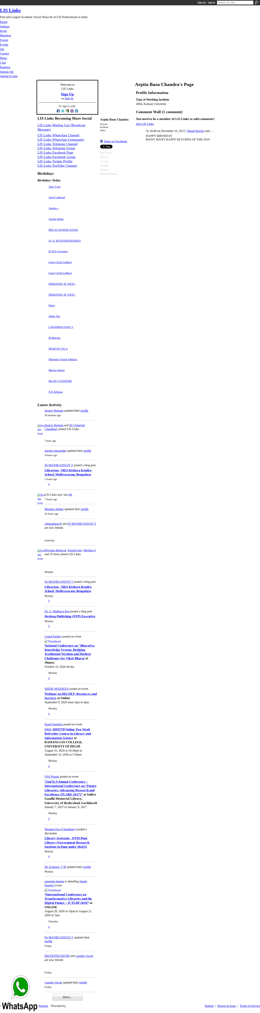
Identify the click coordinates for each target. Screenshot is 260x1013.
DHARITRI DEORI (57, 955)
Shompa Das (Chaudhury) (60, 829)
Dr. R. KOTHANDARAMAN (65, 240)
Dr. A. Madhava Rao (57, 611)
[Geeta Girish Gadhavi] (42, 267)
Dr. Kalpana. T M (55, 867)
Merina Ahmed (57, 370)
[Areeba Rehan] (42, 224)
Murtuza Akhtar (54, 509)
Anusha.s (53, 208)
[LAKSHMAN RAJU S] (42, 332)
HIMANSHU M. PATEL (62, 283)
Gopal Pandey (53, 636)
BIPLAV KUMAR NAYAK (63, 229)
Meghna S (89, 550)
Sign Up (201, 2)
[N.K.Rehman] (42, 397)
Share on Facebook (115, 141)
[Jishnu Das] (42, 321)
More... (67, 997)
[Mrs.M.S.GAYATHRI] (42, 386)
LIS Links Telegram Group (56, 148)
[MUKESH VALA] (42, 354)
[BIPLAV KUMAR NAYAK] (42, 235)
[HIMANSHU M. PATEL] (42, 289)
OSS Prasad (52, 776)
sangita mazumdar (55, 450)
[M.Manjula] (42, 343)
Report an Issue (226, 1005)
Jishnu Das (54, 316)
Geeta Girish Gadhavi (60, 262)
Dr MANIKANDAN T (59, 465)
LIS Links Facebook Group (56, 157)
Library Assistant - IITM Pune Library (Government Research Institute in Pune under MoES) (67, 842)
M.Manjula (54, 337)
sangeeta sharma (54, 881)
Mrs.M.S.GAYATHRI (60, 381)
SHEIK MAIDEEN (57, 688)
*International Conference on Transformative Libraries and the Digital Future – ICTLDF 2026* (68, 899)
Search (256, 2)
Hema (52, 305)
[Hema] (42, 310)
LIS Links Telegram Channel (57, 144)
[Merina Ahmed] (42, 375)
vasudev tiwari (84, 955)
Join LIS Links (145, 123)
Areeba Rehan (56, 219)
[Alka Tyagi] (42, 192)
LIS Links (10, 10)
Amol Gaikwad (57, 197)
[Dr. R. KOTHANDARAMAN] (42, 246)
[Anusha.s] (42, 213)
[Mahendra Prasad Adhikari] (42, 364)
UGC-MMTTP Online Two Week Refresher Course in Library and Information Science (68, 734)
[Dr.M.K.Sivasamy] (42, 256)
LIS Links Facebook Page (55, 152)
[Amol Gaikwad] (42, 202)
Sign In (211, 2)
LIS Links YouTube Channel (57, 166)
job (70, 494)
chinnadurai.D (53, 523)
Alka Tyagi (55, 186)
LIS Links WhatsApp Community (60, 139)
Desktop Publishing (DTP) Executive (70, 616)
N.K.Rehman (56, 391)
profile (84, 410)
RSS (39, 999)
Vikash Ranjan (195, 131)
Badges (209, 1005)
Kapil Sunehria (54, 724)
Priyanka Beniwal (55, 550)
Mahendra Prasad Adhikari (63, 359)
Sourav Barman (54, 410)
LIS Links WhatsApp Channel (58, 135)
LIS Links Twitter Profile (55, 161)
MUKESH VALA (58, 348)
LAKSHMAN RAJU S (61, 327)
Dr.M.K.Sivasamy (58, 251)
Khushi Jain (75, 550)
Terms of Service (250, 1005)
